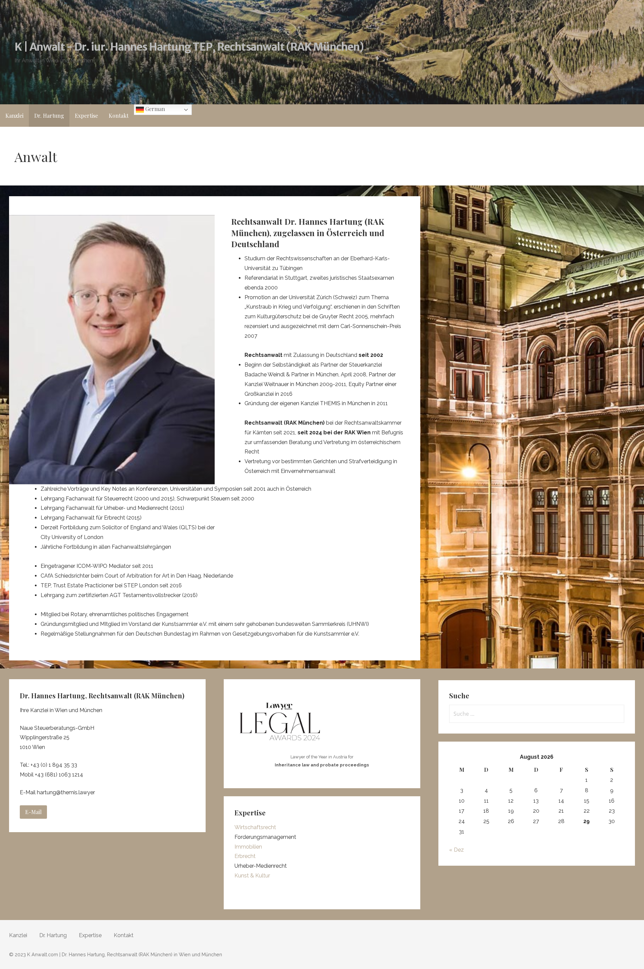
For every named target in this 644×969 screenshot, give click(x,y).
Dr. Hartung (49, 115)
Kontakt (118, 115)
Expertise (86, 115)
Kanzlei (14, 115)
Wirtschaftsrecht (255, 827)
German (154, 108)
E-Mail (33, 811)
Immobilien (248, 847)
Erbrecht (245, 856)
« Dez (456, 850)
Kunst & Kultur (252, 875)
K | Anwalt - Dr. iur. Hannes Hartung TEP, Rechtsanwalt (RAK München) (189, 47)
